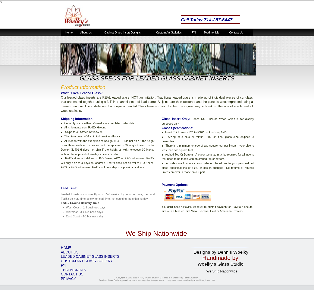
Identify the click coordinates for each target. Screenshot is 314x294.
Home (69, 32)
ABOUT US (70, 252)
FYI (63, 265)
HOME (66, 248)
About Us (86, 32)
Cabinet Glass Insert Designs (122, 32)
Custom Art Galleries (169, 32)
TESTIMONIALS (73, 270)
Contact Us (236, 32)
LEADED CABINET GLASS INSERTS (90, 256)
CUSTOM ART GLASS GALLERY (87, 261)
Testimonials (211, 32)
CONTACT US (72, 274)
